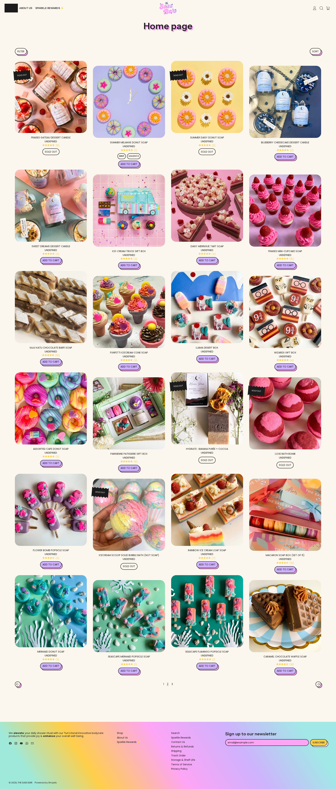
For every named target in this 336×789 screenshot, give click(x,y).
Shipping (176, 751)
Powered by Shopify (46, 782)
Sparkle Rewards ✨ (128, 742)
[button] (21, 51)
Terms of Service (181, 764)
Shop (120, 733)
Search (175, 733)
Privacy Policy (179, 769)
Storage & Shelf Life (183, 760)
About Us (122, 737)
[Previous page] (17, 684)
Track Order (178, 755)
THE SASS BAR (25, 782)
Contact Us (178, 742)
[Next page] (318, 684)
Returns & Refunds (182, 746)
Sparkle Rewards (181, 737)
